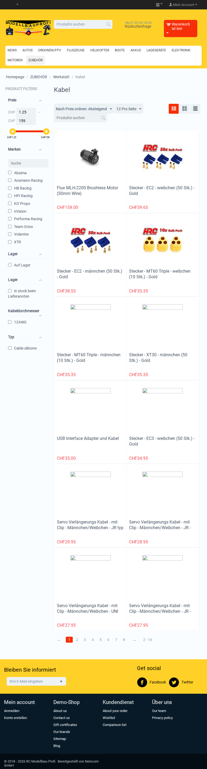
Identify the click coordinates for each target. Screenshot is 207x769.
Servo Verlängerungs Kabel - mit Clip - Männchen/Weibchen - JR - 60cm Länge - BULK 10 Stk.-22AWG (162, 527)
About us (60, 711)
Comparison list (114, 725)
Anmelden (11, 711)
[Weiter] (61, 681)
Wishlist (109, 718)
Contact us (61, 718)
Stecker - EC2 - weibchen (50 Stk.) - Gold (162, 190)
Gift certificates (65, 725)
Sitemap (59, 739)
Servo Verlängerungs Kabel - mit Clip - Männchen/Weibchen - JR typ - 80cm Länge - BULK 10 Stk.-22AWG (90, 530)
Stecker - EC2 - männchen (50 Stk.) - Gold (89, 274)
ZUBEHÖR (38, 77)
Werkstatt (61, 77)
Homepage (15, 77)
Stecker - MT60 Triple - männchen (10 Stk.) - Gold (88, 357)
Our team (159, 711)
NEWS (12, 50)
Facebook (157, 682)
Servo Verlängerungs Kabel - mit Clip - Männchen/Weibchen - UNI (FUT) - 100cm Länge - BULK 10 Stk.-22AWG (87, 614)
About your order (115, 711)
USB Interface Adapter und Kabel (88, 438)
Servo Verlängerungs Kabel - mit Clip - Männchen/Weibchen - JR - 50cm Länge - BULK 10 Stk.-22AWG (162, 611)
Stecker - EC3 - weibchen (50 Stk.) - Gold (162, 441)
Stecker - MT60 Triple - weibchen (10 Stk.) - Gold (160, 274)
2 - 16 (147, 640)
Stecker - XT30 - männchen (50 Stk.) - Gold (158, 357)
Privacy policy (162, 718)
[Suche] (108, 24)
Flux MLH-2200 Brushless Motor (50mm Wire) (87, 190)
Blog (56, 746)
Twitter (187, 682)
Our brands (61, 732)
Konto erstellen (15, 718)
